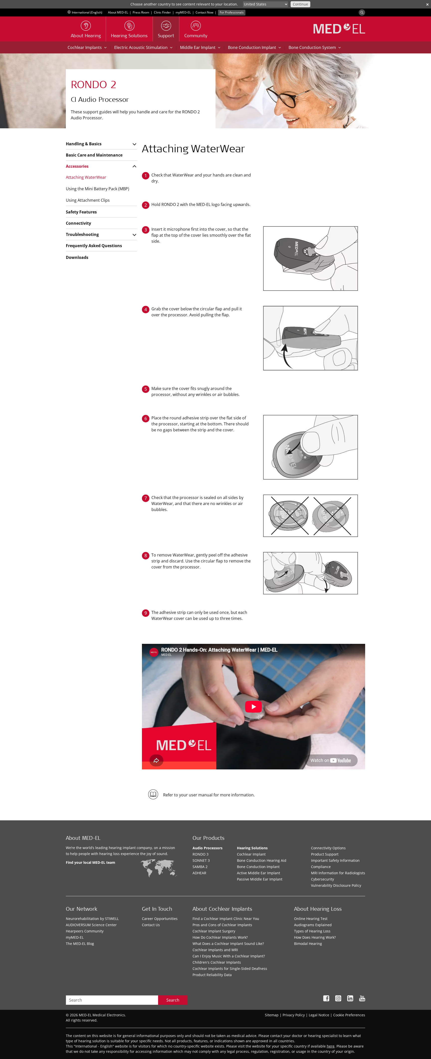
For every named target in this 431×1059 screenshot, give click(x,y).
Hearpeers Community (85, 931)
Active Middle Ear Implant (258, 873)
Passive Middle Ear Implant (259, 879)
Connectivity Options (328, 848)
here (330, 1046)
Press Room (141, 12)
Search (172, 1000)
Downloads (77, 257)
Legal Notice (319, 1015)
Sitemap (272, 1015)
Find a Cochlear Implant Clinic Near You (226, 918)
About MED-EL (118, 12)
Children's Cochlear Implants (217, 962)
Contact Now (204, 12)
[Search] (362, 12)
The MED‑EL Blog (80, 943)
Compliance (321, 866)
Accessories (77, 166)
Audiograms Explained (313, 924)
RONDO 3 (201, 854)
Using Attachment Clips (88, 200)
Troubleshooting (82, 234)
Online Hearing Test (310, 918)
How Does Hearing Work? (315, 937)
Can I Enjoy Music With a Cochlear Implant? (229, 956)
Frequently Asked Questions (94, 245)
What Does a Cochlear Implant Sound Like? (228, 943)
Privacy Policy (294, 1015)
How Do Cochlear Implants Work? (220, 937)
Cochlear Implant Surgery (214, 931)
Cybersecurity (322, 879)
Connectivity (78, 223)
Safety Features (81, 212)
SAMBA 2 (200, 866)
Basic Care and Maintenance (94, 155)
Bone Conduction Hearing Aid (261, 860)
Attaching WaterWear (86, 177)
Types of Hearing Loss (312, 931)
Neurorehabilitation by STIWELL (92, 918)
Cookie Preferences (349, 1015)
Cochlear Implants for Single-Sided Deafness (230, 968)
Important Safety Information (335, 860)
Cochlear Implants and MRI (215, 949)
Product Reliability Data (212, 974)
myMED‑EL (183, 12)
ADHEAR (199, 873)
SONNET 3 (201, 860)
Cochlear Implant (251, 854)
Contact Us (151, 924)
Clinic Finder (162, 12)
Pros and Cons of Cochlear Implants (222, 924)
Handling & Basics (84, 144)
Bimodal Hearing (308, 943)
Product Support (324, 854)
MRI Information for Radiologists (338, 873)
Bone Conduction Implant (258, 866)
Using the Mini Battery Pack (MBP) (97, 188)
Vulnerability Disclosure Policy (336, 885)
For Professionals (232, 12)
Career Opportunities (160, 918)
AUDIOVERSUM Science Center (91, 924)
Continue (300, 4)
